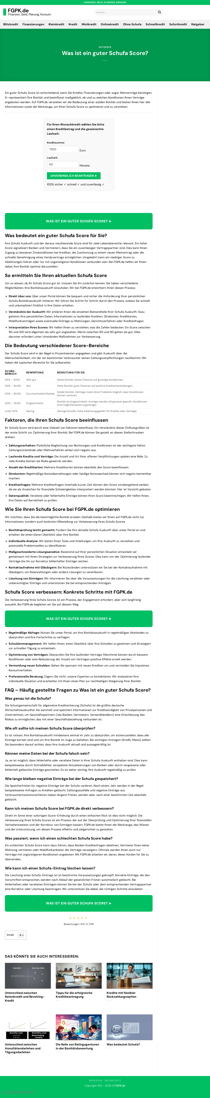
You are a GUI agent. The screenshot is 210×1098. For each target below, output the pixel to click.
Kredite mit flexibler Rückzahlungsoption (121, 995)
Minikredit (89, 24)
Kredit (73, 24)
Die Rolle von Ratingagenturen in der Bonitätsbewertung (77, 1046)
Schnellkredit (155, 24)
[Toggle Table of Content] (19, 935)
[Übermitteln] (159, 12)
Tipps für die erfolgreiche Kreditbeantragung (74, 995)
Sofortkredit (178, 24)
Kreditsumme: (56, 142)
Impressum (95, 1080)
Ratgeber (197, 24)
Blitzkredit (10, 24)
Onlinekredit (110, 24)
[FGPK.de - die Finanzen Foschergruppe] (27, 12)
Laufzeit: (52, 157)
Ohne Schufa (132, 24)
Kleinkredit (56, 24)
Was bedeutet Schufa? (123, 1044)
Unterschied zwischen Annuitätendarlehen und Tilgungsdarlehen (23, 1048)
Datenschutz (113, 1080)
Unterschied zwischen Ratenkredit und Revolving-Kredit (25, 997)
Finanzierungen (33, 24)
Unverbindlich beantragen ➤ (73, 175)
